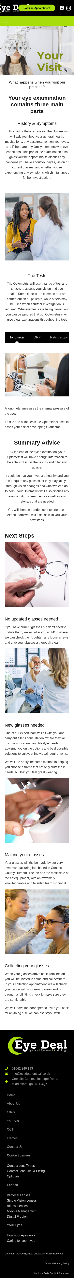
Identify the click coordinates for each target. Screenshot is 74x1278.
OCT (10, 1129)
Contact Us (14, 1146)
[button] (6, 21)
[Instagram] (68, 8)
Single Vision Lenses (22, 1200)
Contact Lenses (19, 1155)
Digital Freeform (18, 1216)
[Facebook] (62, 8)
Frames (12, 1138)
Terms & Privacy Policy (57, 1263)
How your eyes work (21, 1235)
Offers (11, 1112)
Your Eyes (14, 1225)
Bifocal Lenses (17, 1206)
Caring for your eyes (21, 1240)
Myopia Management (21, 1211)
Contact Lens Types (21, 1165)
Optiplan (13, 1176)
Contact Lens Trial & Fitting (26, 1171)
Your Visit (13, 1121)
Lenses (12, 1185)
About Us (13, 1103)
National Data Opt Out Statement (51, 1273)
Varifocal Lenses (18, 1195)
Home (11, 1095)
